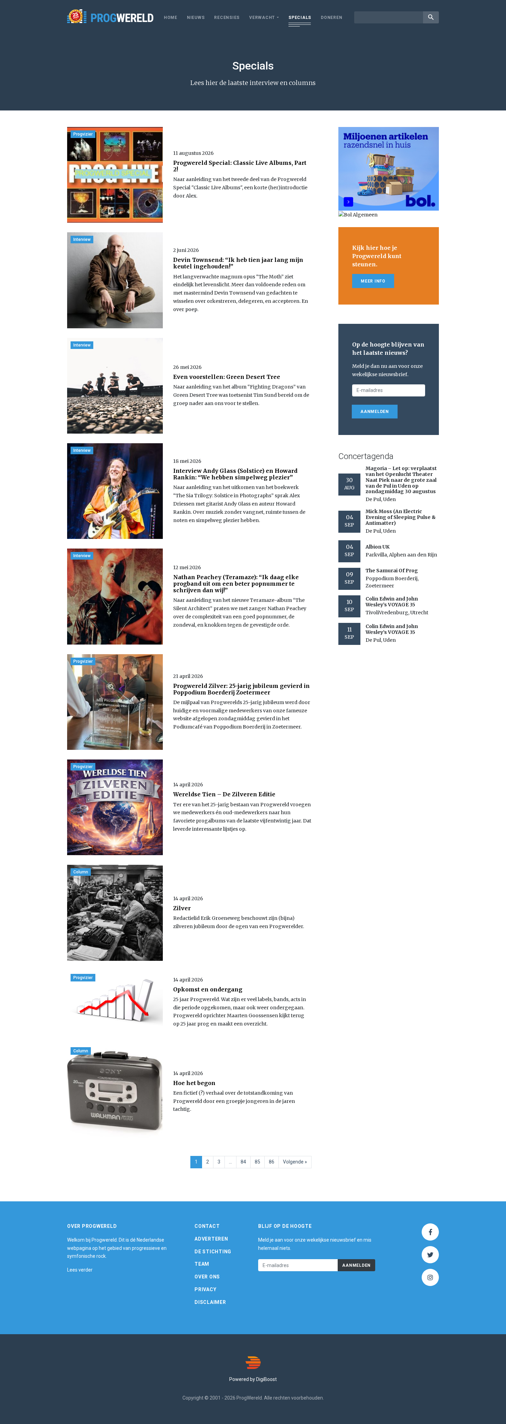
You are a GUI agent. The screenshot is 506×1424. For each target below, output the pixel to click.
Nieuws (196, 17)
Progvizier (83, 134)
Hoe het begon (194, 1083)
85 (257, 1162)
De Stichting (212, 1251)
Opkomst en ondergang (207, 989)
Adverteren (211, 1239)
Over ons (207, 1276)
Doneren (331, 17)
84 (243, 1162)
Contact (207, 1226)
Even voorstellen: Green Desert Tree (226, 376)
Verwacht (262, 17)
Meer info (373, 281)
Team (201, 1264)
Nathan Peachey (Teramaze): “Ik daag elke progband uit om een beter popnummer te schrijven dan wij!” (236, 584)
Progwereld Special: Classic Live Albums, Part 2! (239, 166)
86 (271, 1162)
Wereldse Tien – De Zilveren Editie (224, 794)
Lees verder (80, 1270)
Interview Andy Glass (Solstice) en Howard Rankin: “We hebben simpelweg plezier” (235, 474)
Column (80, 872)
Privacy (205, 1289)
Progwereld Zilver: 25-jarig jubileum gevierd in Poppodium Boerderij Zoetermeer (241, 689)
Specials (299, 17)
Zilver (182, 908)
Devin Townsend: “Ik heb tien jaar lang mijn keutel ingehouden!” (238, 263)
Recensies (227, 17)
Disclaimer (210, 1302)
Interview (82, 239)
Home (170, 17)
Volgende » (295, 1162)
